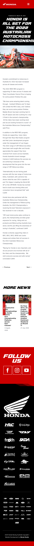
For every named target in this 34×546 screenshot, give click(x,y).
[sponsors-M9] (5, 510)
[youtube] (26, 370)
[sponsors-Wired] (28, 502)
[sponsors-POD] (11, 514)
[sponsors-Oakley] (22, 514)
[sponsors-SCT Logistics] (24, 460)
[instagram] (17, 370)
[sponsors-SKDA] (24, 438)
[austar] (9, 445)
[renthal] (17, 514)
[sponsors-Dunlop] (11, 502)
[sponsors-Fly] (24, 430)
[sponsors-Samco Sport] (17, 510)
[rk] (22, 518)
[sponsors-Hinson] (11, 506)
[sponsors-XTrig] (28, 498)
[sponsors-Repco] (28, 510)
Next (28, 267)
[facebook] (7, 370)
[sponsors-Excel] (17, 518)
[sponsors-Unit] (17, 506)
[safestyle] (24, 423)
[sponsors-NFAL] (9, 460)
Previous (7, 267)
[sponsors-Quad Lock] (5, 514)
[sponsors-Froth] (9, 438)
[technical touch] (28, 518)
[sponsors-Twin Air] (11, 498)
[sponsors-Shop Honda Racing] (11, 510)
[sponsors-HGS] (17, 522)
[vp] (22, 498)
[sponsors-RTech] (22, 510)
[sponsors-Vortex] (22, 502)
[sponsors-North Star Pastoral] (24, 452)
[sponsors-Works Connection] (17, 498)
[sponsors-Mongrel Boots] (9, 452)
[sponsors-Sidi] (28, 506)
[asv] (5, 498)
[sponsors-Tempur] (5, 506)
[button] (4, 308)
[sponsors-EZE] (5, 502)
